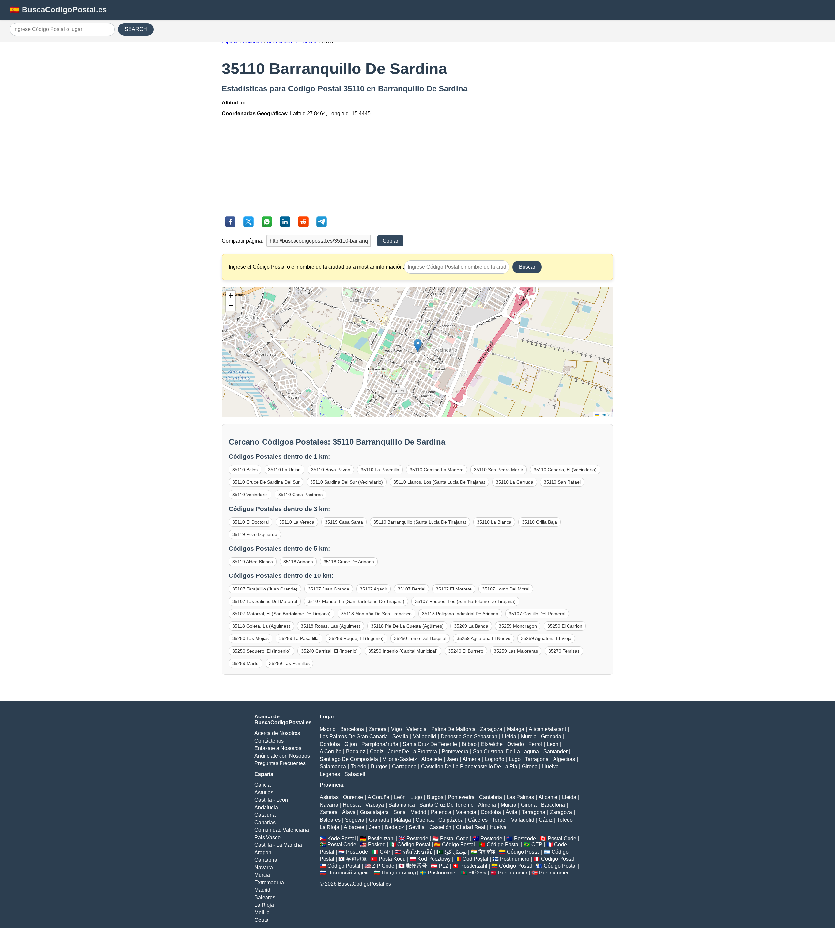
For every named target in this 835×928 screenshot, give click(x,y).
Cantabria (265, 860)
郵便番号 (416, 866)
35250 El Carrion (564, 626)
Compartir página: (242, 241)
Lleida (509, 736)
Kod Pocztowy (434, 859)
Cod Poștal (475, 859)
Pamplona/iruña (379, 744)
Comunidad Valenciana (281, 830)
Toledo (358, 766)
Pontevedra (455, 751)
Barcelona (352, 729)
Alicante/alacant (547, 729)
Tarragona (537, 759)
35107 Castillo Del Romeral (537, 613)
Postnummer (442, 872)
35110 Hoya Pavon (330, 469)
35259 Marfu (245, 663)
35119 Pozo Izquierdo (254, 534)
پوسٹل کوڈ (455, 852)
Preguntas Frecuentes (280, 763)
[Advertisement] (417, 167)
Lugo (515, 759)
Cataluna (265, 815)
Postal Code (454, 838)
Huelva (550, 766)
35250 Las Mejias (250, 638)
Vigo (396, 729)
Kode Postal (341, 838)
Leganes (330, 774)
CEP (536, 844)
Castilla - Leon (271, 800)
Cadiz (377, 751)
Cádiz (546, 820)
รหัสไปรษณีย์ (417, 852)
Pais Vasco (267, 837)
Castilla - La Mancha (278, 845)
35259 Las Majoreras (516, 650)
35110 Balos (245, 469)
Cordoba (330, 744)
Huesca (352, 805)
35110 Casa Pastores (300, 494)
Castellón (440, 827)
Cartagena (404, 766)
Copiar (390, 241)
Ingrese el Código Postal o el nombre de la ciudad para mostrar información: (316, 267)
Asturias (263, 792)
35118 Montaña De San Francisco (376, 613)
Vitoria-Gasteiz (400, 759)
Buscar (527, 267)
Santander (555, 751)
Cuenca (425, 820)
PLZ (443, 866)
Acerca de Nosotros (277, 733)
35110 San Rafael (562, 482)
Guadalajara (374, 812)
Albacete (431, 759)
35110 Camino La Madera (436, 469)
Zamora (378, 729)
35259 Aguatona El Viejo (546, 638)
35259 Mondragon (518, 626)
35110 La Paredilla (380, 469)
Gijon (350, 744)
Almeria (471, 759)
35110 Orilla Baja (539, 522)
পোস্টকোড (477, 872)
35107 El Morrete (454, 588)
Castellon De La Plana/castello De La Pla (469, 766)
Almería (487, 805)
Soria (399, 812)
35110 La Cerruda (514, 482)
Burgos (379, 766)
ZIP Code (383, 866)
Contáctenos (269, 741)
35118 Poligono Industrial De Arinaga (460, 613)
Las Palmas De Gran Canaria (354, 736)
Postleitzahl (381, 838)
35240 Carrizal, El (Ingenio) (329, 650)
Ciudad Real (470, 827)
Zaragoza (491, 729)
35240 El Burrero (465, 650)
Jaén (374, 827)
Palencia (441, 812)
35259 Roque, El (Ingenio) (356, 638)
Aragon (262, 852)
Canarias (265, 822)
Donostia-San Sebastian (469, 736)
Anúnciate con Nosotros (282, 756)
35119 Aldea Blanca (252, 561)
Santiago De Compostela (349, 759)
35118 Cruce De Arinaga (349, 561)
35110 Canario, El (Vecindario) (565, 469)
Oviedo (515, 744)
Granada (551, 736)
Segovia (354, 820)
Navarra (263, 867)
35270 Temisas (564, 650)
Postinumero (514, 859)
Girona (530, 766)
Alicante (548, 797)
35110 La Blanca (494, 522)
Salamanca (333, 766)
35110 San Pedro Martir (498, 469)
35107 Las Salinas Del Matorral (264, 601)
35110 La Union (284, 469)
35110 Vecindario (250, 494)
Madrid (262, 890)
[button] (418, 345)
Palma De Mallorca (453, 729)
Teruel (499, 820)
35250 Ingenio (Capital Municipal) (403, 650)
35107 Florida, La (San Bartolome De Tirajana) (356, 601)
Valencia (416, 729)
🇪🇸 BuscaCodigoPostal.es (58, 9)
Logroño (494, 759)
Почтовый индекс (348, 872)
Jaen (452, 759)
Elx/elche (492, 744)
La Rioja (264, 905)
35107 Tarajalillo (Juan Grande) (264, 588)
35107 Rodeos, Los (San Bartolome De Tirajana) (465, 601)
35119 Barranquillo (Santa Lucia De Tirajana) (419, 522)
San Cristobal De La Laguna (506, 751)
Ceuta (261, 920)
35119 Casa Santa (344, 522)
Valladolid (424, 736)
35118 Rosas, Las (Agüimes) (330, 626)
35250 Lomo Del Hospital (420, 638)
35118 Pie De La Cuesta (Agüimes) (407, 626)
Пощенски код (399, 872)
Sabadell (354, 774)
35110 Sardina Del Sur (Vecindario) (346, 482)
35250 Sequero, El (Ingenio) (261, 650)
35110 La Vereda (296, 522)
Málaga (402, 820)
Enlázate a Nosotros (277, 748)
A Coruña (331, 751)
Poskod (377, 844)
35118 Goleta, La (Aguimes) (261, 626)
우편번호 (356, 859)
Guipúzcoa (450, 820)
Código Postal (413, 844)
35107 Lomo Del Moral (505, 588)
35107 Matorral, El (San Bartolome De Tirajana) (281, 613)
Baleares (264, 897)
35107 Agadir (373, 588)
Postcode (417, 838)
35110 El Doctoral (250, 522)
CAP (385, 852)
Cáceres (478, 820)
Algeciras (564, 759)
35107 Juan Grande (328, 588)
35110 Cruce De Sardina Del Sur (266, 482)
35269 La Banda (471, 626)
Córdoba (491, 812)
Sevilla (400, 736)
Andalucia (266, 807)
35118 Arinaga (298, 561)
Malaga (515, 729)
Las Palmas (520, 797)
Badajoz (355, 751)
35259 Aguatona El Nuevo (483, 638)
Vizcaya (374, 805)
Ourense (353, 797)
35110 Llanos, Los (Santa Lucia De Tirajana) (439, 482)
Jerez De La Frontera (412, 751)
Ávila (511, 812)
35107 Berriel (411, 588)
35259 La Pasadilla (299, 638)
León (400, 797)
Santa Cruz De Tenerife (430, 744)
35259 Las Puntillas (289, 663)
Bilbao (469, 744)
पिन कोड (486, 852)
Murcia (262, 875)
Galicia (262, 785)
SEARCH (136, 29)
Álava (349, 812)
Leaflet (605, 414)
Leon (552, 744)
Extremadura (269, 882)
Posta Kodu (392, 859)
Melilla (262, 912)
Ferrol (535, 744)
